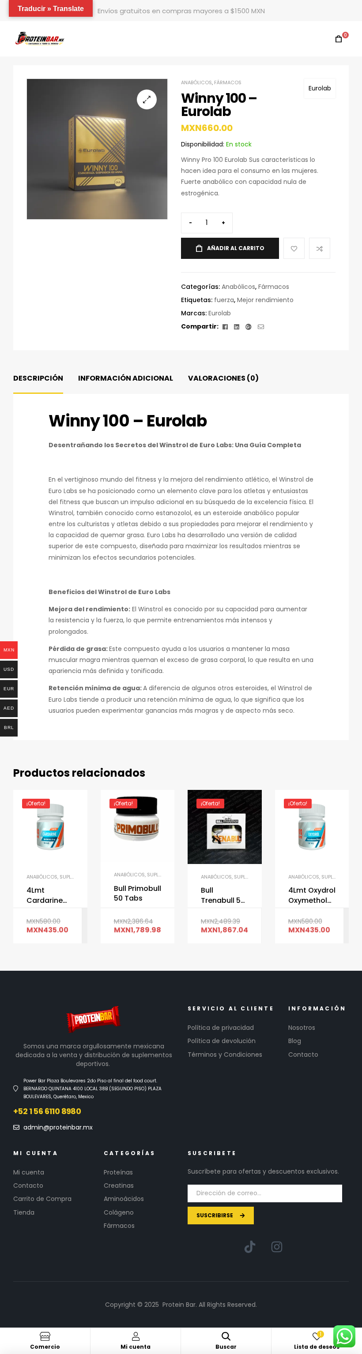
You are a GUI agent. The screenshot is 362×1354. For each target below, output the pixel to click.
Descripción (38, 378)
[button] (147, 99)
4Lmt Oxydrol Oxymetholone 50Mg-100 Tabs (312, 895)
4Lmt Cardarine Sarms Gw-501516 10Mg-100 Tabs (49, 895)
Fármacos (227, 82)
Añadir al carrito (235, 248)
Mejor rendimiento (265, 299)
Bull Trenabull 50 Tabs (223, 895)
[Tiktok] (250, 1246)
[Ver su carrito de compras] (338, 39)
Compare (319, 248)
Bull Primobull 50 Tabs (137, 893)
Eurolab (320, 88)
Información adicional (125, 378)
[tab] (38, 378)
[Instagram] (276, 1246)
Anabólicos (196, 82)
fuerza (224, 299)
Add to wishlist (294, 248)
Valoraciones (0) (223, 378)
